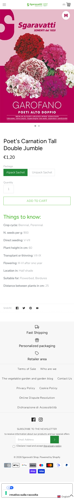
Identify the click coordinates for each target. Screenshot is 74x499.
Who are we (48, 369)
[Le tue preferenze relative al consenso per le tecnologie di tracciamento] (6, 493)
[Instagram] (41, 420)
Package (8, 166)
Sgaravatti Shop (30, 457)
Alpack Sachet (15, 172)
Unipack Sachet (42, 172)
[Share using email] (37, 308)
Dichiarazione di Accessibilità (37, 407)
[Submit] (54, 439)
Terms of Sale (27, 369)
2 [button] (38, 126)
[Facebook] (33, 420)
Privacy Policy (26, 388)
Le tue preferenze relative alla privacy (41, 488)
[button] (65, 496)
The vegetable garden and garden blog (27, 378)
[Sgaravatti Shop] (37, 4)
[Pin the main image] (30, 308)
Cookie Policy (48, 388)
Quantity (8, 182)
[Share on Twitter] (24, 308)
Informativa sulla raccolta (21, 494)
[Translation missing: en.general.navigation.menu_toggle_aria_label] (4, 4)
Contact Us (64, 378)
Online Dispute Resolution (37, 398)
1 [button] (35, 126)
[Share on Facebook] (17, 308)
